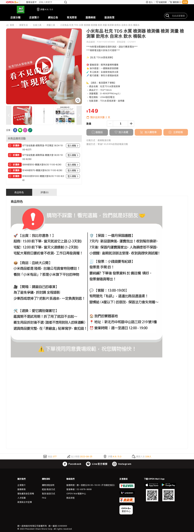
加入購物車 (150, 132)
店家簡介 (34, 17)
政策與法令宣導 (24, 502)
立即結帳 (177, 132)
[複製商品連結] (30, 130)
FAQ (44, 498)
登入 (151, 2)
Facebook (75, 463)
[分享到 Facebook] (15, 130)
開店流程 (70, 498)
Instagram (124, 463)
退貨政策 (109, 17)
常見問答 (72, 17)
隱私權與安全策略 (25, 493)
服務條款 (91, 17)
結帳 (185, 2)
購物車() (177, 2)
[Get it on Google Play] (168, 492)
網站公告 (53, 17)
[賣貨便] (127, 501)
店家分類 (15, 17)
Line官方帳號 (99, 463)
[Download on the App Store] (152, 492)
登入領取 (72, 145)
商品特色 (19, 192)
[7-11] (127, 487)
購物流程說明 (48, 485)
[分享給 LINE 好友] (20, 130)
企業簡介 (21, 485)
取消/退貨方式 (48, 493)
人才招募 (21, 498)
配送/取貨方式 (48, 489)
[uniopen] (127, 494)
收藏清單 (163, 2)
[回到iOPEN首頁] (12, 2)
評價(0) (44, 192)
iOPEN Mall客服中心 (76, 493)
